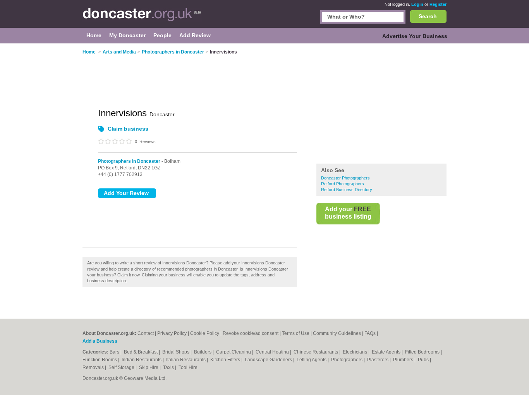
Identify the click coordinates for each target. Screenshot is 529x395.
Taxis (169, 367)
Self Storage (122, 367)
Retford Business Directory (346, 189)
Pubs (424, 359)
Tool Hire (188, 367)
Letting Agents (312, 359)
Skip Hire (149, 367)
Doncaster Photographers (345, 178)
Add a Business (99, 341)
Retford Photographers (342, 183)
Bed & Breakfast (141, 352)
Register (438, 4)
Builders (203, 352)
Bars (115, 352)
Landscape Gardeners (269, 359)
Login (417, 4)
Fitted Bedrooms (423, 352)
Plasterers (378, 359)
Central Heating (273, 352)
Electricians (355, 352)
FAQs (370, 333)
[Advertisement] (381, 104)
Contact (145, 333)
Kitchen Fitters (225, 359)
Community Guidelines (337, 333)
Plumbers (403, 359)
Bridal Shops (176, 352)
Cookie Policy (204, 333)
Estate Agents (387, 352)
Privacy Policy (172, 333)
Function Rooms (100, 359)
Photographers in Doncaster (129, 161)
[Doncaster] (142, 18)
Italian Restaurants (186, 359)
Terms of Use (295, 333)
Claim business (128, 129)
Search (428, 16)
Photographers (347, 359)
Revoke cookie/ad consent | (252, 333)
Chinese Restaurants (316, 352)
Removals (93, 367)
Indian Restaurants (142, 359)
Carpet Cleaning (234, 352)
